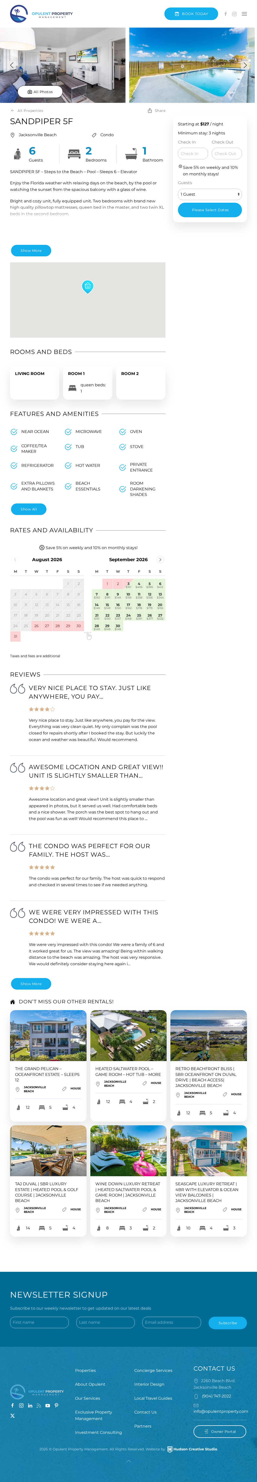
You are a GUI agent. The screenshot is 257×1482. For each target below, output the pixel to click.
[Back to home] (41, 13)
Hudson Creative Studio (195, 1449)
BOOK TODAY (195, 14)
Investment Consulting (98, 1432)
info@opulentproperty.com (221, 1411)
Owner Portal (223, 1431)
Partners (142, 1426)
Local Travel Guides (153, 1398)
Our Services (87, 1398)
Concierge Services (153, 1370)
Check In (187, 142)
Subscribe (228, 1323)
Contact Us (145, 1412)
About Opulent (90, 1384)
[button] (244, 13)
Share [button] (160, 110)
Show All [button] (29, 509)
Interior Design (149, 1384)
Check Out (222, 142)
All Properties (30, 110)
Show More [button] (31, 250)
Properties (85, 1370)
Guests (185, 182)
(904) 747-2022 (216, 1396)
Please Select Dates (210, 210)
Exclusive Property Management (93, 1415)
